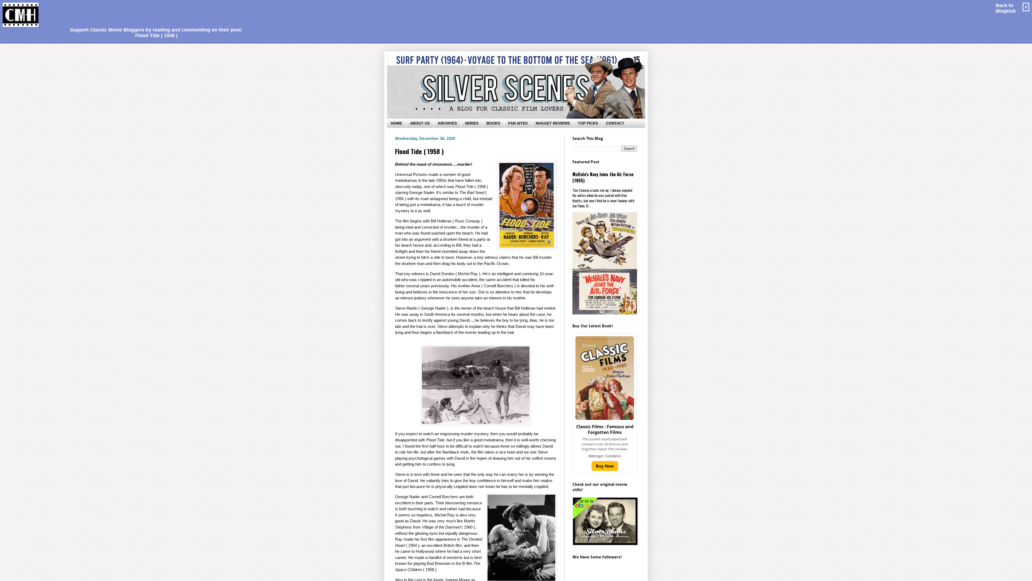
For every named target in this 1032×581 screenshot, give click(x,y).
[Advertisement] (154, 12)
